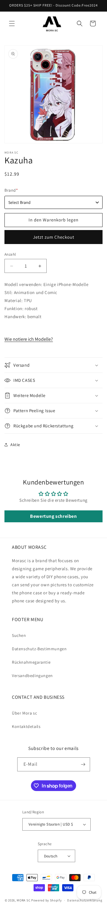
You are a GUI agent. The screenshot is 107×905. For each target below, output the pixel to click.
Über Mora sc (24, 713)
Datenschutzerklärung (84, 900)
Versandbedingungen (32, 675)
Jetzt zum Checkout (53, 237)
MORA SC (23, 900)
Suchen (19, 635)
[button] (11, 23)
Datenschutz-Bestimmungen (39, 648)
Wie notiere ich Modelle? (28, 339)
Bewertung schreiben (53, 516)
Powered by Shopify (46, 900)
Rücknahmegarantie (31, 662)
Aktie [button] (15, 444)
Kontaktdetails (26, 726)
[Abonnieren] (83, 764)
